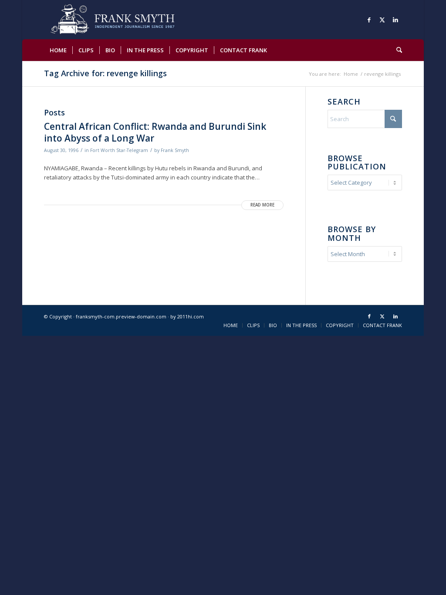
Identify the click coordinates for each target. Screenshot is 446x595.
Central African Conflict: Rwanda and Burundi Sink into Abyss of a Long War (155, 132)
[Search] (396, 50)
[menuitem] (58, 50)
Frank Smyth (175, 150)
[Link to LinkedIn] (395, 19)
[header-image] (125, 19)
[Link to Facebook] (369, 19)
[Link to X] (382, 19)
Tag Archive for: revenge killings (105, 73)
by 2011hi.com (187, 316)
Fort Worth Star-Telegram (119, 150)
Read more (262, 205)
